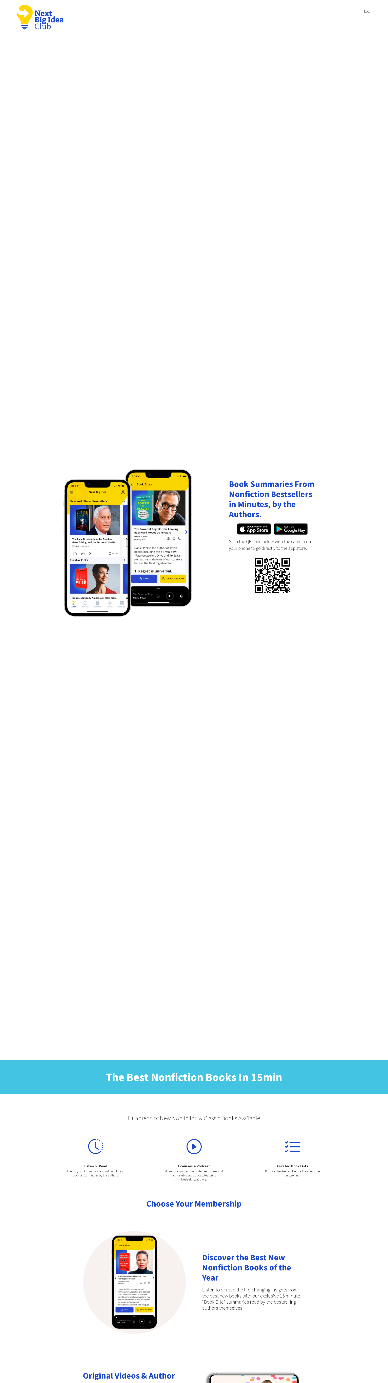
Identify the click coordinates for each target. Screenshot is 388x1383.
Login (368, 11)
